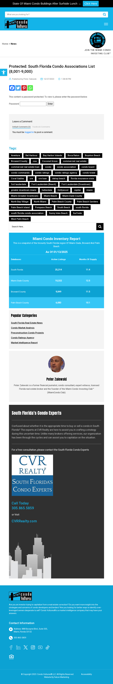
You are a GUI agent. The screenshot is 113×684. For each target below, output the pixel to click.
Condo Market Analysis (22, 328)
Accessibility (86, 674)
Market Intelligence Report (24, 342)
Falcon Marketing (61, 677)
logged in (29, 132)
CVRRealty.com (24, 521)
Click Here (90, 3)
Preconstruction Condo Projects (27, 332)
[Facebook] (12, 88)
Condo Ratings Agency (22, 337)
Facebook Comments (41, 127)
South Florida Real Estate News (27, 323)
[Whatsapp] (30, 88)
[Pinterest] (24, 88)
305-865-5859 (20, 638)
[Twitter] (18, 88)
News (14, 44)
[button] (3, 72)
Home (5, 44)
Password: (14, 104)
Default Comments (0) (21, 127)
